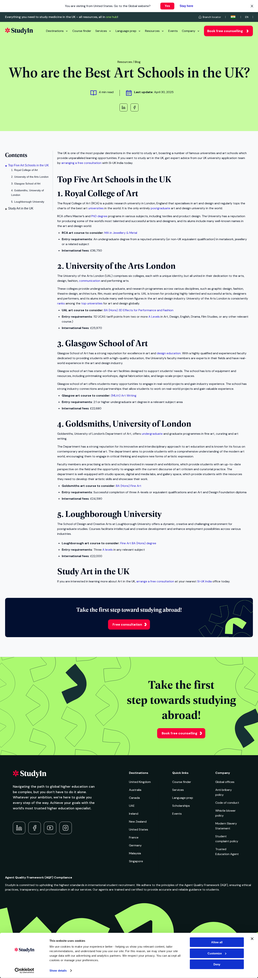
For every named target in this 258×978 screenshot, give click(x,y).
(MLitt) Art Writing (123, 396)
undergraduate (152, 434)
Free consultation (127, 624)
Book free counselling (225, 31)
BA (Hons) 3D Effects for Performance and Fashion (138, 310)
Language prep (126, 31)
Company (188, 31)
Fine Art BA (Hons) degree (138, 543)
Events (173, 31)
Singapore (136, 861)
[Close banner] (252, 938)
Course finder (81, 31)
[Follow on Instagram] (65, 828)
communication (89, 281)
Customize (215, 953)
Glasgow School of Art (106, 343)
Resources (152, 31)
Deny (216, 964)
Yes (167, 6)
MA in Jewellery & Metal (120, 233)
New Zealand (138, 822)
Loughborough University (113, 513)
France (133, 837)
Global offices (224, 782)
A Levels (154, 317)
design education (169, 353)
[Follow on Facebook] (34, 828)
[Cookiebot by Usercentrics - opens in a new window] (24, 970)
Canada (134, 798)
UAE (132, 806)
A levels (107, 550)
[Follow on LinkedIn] (19, 828)
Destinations (55, 31)
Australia (135, 790)
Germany (135, 845)
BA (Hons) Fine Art (128, 486)
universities (96, 208)
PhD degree (99, 216)
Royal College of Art (101, 193)
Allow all (216, 942)
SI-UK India (204, 581)
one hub (111, 17)
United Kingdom (140, 782)
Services (101, 31)
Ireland (133, 814)
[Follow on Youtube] (50, 828)
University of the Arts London (121, 265)
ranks (61, 303)
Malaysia (135, 853)
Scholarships (181, 806)
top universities (92, 303)
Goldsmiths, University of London (128, 423)
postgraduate (160, 208)
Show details (58, 970)
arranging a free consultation (81, 163)
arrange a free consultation (155, 581)
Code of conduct (227, 803)
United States (138, 829)
